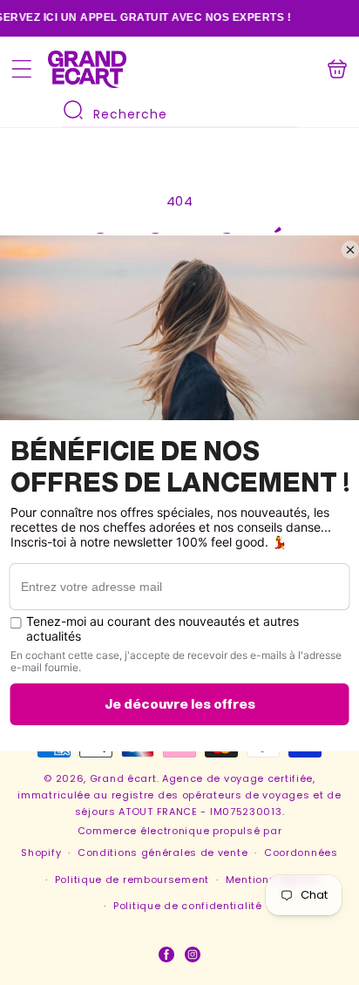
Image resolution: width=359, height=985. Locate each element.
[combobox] (179, 112)
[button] (22, 69)
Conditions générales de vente (162, 852)
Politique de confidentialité (187, 906)
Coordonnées (301, 852)
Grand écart (123, 778)
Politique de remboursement (132, 879)
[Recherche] (73, 109)
